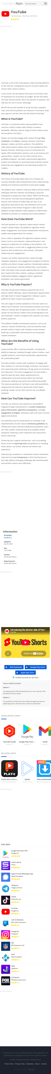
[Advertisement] (25, 53)
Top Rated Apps (16, 16)
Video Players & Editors (29, 16)
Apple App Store (27, 672)
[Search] (46, 3)
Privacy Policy (20, 1064)
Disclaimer (30, 1064)
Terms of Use (9, 1064)
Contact (44, 1064)
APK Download (16, 667)
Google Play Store (37, 667)
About (37, 1064)
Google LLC (8, 537)
